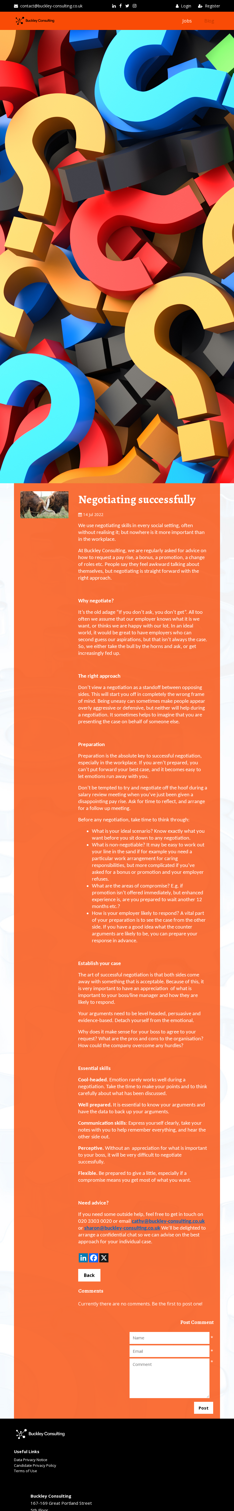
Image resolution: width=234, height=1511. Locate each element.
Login (186, 6)
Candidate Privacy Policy (35, 1465)
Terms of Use (25, 1470)
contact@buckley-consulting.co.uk (51, 6)
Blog (209, 21)
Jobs (187, 21)
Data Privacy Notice (30, 1459)
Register (212, 6)
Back (89, 1275)
